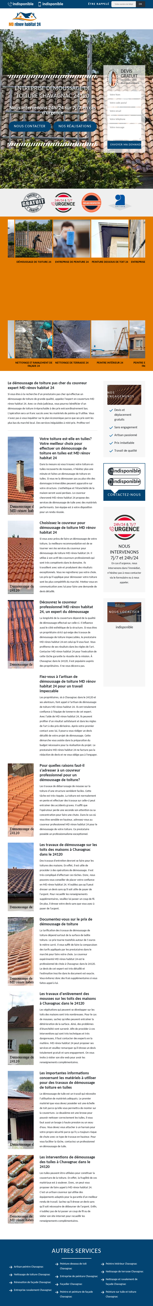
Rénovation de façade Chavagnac (32, 1282)
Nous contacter (30, 126)
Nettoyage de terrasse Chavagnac (124, 1271)
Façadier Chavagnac (71, 1284)
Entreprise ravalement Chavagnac (33, 1290)
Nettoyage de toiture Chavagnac (32, 1274)
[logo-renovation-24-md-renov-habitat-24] (25, 18)
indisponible (23, 4)
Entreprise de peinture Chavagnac (79, 1276)
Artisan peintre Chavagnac (28, 1266)
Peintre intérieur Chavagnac (121, 1263)
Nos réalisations (75, 126)
